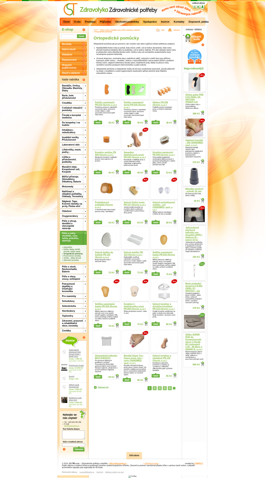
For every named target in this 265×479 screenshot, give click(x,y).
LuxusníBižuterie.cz (87, 472)
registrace (189, 29)
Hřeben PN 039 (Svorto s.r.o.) (160, 103)
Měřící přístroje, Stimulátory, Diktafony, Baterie (71, 179)
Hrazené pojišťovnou (69, 66)
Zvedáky (66, 330)
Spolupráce (150, 21)
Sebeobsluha (69, 306)
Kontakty (179, 21)
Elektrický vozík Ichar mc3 (75, 399)
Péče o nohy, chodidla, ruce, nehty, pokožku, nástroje (70, 237)
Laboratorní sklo (71, 144)
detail (98, 122)
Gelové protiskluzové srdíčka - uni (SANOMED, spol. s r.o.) (164, 206)
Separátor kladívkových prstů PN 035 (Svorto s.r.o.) (135, 154)
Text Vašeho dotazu (71, 429)
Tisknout (176, 30)
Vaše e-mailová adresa (73, 442)
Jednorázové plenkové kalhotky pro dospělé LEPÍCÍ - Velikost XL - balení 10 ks (194, 233)
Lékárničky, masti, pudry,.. (71, 150)
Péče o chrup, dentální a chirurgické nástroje (69, 225)
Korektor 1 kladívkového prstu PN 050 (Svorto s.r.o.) (135, 306)
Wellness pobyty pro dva (114, 472)
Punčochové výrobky (72, 256)
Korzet (71, 376)
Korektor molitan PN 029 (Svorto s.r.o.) (105, 153)
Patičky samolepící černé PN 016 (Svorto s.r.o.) (135, 104)
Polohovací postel (76, 365)
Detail (116, 122)
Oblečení (66, 211)
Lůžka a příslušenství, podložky (69, 159)
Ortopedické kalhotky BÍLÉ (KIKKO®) (106, 356)
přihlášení (198, 29)
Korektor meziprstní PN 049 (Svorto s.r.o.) (164, 153)
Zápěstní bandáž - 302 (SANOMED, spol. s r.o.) (194, 142)
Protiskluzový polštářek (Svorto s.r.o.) (104, 204)
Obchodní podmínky (127, 21)
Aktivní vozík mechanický (74, 386)
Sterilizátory (68, 311)
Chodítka (67, 103)
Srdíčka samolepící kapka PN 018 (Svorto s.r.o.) (164, 254)
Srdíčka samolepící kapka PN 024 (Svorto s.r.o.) (106, 306)
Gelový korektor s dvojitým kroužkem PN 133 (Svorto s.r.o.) (164, 306)
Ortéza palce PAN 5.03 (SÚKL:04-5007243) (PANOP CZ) (194, 98)
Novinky (67, 44)
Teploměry (67, 316)
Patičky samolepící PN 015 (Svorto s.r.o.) (106, 103)
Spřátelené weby (151, 463)
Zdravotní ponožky (71, 260)
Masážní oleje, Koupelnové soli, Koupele (71, 169)
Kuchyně (99, 472)
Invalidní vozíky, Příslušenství (70, 138)
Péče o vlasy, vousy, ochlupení (71, 277)
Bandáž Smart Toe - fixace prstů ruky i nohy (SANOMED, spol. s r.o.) (134, 359)
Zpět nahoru (134, 455)
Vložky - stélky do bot (72, 258)
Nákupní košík (193, 32)
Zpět (162, 30)
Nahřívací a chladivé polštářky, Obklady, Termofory (72, 194)
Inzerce (70, 340)
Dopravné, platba (199, 21)
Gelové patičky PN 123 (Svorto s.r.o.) (133, 253)
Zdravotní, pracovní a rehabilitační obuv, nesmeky (72, 323)
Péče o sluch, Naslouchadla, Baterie (69, 269)
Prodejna (90, 21)
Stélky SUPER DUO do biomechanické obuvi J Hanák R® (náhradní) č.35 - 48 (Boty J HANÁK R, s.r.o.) (193, 341)
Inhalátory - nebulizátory (68, 131)
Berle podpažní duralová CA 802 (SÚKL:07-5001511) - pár (193, 287)
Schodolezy (68, 301)
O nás (77, 21)
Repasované (69, 59)
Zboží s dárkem (71, 73)
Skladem (67, 54)
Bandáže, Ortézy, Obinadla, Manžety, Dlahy (72, 88)
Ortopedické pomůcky (73, 254)
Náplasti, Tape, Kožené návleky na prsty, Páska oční (72, 203)
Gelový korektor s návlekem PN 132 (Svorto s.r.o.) (162, 358)
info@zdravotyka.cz (71, 426)
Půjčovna (105, 21)
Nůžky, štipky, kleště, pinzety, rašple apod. (72, 250)
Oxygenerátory (70, 216)
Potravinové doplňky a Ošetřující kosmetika (68, 287)
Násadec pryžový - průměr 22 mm (194, 189)
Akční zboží (68, 49)
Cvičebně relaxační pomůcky (72, 109)
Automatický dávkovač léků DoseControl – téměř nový (75, 353)
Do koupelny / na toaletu (71, 123)
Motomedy (67, 186)
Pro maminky (69, 296)
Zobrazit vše (103, 387)
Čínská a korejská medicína (71, 116)
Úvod (96, 30)
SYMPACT (198, 463)
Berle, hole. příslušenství (69, 96)
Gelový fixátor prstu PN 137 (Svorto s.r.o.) (135, 203)
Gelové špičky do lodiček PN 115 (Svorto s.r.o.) (104, 254)
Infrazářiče (67, 247)
